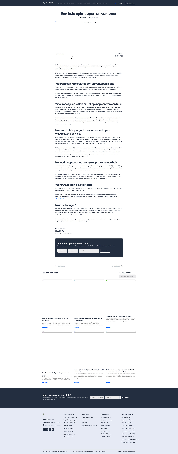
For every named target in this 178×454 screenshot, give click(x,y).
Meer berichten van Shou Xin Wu (63, 234)
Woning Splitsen (105, 431)
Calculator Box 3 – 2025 (128, 428)
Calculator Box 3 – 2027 (128, 434)
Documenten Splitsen (128, 420)
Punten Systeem (126, 417)
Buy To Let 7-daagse (107, 434)
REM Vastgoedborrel (69, 434)
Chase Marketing (130, 451)
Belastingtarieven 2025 (128, 442)
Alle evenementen (69, 437)
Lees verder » (45, 327)
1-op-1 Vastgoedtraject (70, 420)
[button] (65, 3)
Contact (84, 422)
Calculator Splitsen (127, 422)
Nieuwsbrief (104, 428)
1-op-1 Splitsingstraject (70, 417)
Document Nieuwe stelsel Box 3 (130, 439)
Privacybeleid (76, 451)
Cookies (97, 451)
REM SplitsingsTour (69, 431)
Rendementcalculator (128, 436)
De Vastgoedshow (106, 417)
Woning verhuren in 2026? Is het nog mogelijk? (119, 316)
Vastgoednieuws (61, 7)
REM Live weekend (69, 428)
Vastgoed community (88, 417)
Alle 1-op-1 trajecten (69, 422)
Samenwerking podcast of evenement (89, 426)
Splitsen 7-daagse (106, 436)
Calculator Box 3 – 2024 (128, 425)
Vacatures (85, 420)
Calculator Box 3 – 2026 (128, 431)
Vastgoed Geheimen (106, 420)
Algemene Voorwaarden (87, 451)
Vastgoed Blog (105, 422)
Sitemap (103, 451)
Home (56, 7)
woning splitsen (59, 198)
